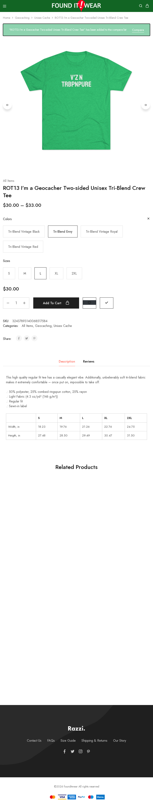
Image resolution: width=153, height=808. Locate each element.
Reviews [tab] (88, 361)
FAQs (51, 740)
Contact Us (34, 740)
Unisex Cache (42, 18)
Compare (138, 30)
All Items (8, 180)
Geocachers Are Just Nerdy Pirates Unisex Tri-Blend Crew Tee (25, 648)
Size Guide (68, 740)
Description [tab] (67, 361)
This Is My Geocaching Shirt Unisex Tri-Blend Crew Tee (25, 547)
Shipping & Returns (94, 740)
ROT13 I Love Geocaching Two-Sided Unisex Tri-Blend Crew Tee (74, 648)
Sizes (6, 261)
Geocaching (22, 18)
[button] (24, 231)
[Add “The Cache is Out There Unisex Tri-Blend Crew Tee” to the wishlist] (138, 490)
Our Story (119, 740)
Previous (7, 105)
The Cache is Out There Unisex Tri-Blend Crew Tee (123, 547)
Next (145, 105)
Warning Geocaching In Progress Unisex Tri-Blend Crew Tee (74, 549)
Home (6, 18)
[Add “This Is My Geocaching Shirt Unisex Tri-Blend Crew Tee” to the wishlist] (40, 490)
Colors (7, 219)
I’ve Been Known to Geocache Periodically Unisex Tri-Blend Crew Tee (123, 648)
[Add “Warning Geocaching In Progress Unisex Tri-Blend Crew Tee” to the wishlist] (89, 490)
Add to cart (52, 303)
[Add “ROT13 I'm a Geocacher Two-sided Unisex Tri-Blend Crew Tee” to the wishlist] (89, 302)
